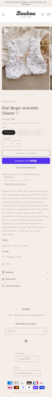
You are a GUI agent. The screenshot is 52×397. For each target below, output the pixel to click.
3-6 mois (9, 132)
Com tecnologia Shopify (33, 392)
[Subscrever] (44, 331)
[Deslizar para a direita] (32, 95)
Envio (15, 123)
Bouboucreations (21, 392)
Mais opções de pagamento (26, 167)
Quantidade (6, 138)
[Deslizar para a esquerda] (20, 95)
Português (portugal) (25, 373)
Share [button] (7, 264)
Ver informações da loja (15, 184)
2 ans (37, 132)
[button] (3, 15)
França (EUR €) (25, 359)
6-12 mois (24, 132)
